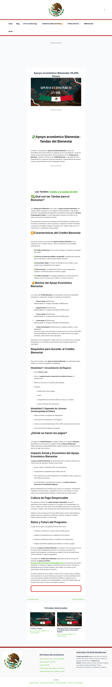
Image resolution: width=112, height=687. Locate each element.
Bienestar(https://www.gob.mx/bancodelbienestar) (47, 563)
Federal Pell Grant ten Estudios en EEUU (52, 671)
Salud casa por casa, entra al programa (52, 659)
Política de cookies (61, 683)
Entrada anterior (33, 599)
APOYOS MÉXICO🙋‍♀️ (30, 24)
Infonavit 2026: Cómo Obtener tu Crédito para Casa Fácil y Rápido (69, 630)
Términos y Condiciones (75, 683)
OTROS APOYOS (73, 24)
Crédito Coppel (36, 628)
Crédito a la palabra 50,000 (63, 191)
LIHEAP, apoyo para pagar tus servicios (52, 668)
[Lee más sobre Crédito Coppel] (42, 619)
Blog (17, 24)
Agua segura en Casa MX (47, 662)
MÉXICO (44, 631)
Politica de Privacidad (47, 683)
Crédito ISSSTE (44, 665)
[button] (104, 10)
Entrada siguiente (78, 599)
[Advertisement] (56, 55)
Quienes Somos (34, 683)
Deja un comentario (35, 631)
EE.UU (10, 31)
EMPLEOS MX (88, 24)
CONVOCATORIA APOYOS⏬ (52, 24)
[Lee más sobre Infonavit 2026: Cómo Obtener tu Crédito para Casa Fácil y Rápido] (69, 619)
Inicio (11, 24)
